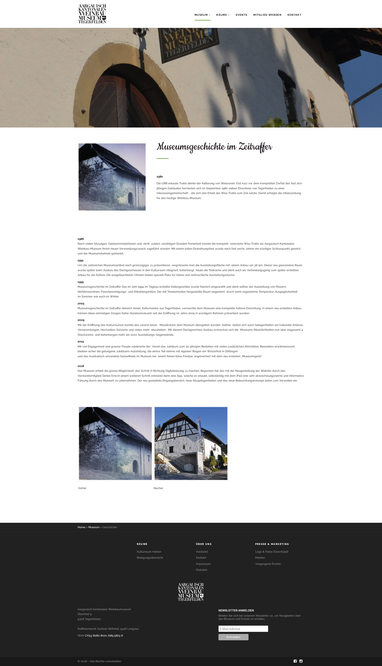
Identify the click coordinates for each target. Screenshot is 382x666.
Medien (260, 557)
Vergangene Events (268, 563)
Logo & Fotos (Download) (271, 551)
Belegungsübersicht (150, 557)
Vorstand (202, 551)
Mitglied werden (267, 14)
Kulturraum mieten (149, 551)
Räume (222, 14)
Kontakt (294, 14)
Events (242, 14)
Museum (202, 14)
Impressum (203, 563)
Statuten (201, 569)
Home (81, 527)
